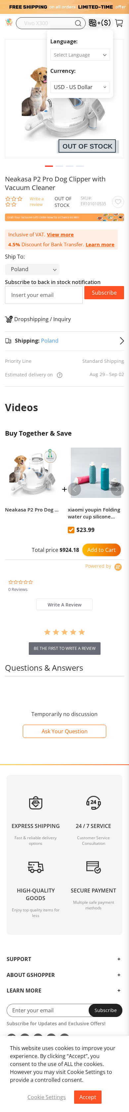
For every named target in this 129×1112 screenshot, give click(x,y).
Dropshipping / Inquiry (42, 319)
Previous (74, 489)
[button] (80, 87)
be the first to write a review (65, 648)
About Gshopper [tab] (31, 975)
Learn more (100, 244)
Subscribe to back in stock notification (53, 282)
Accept (87, 1097)
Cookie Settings (46, 1097)
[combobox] (51, 23)
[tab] (64, 604)
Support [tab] (19, 959)
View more (60, 234)
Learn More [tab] (24, 991)
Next (117, 489)
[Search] (78, 23)
